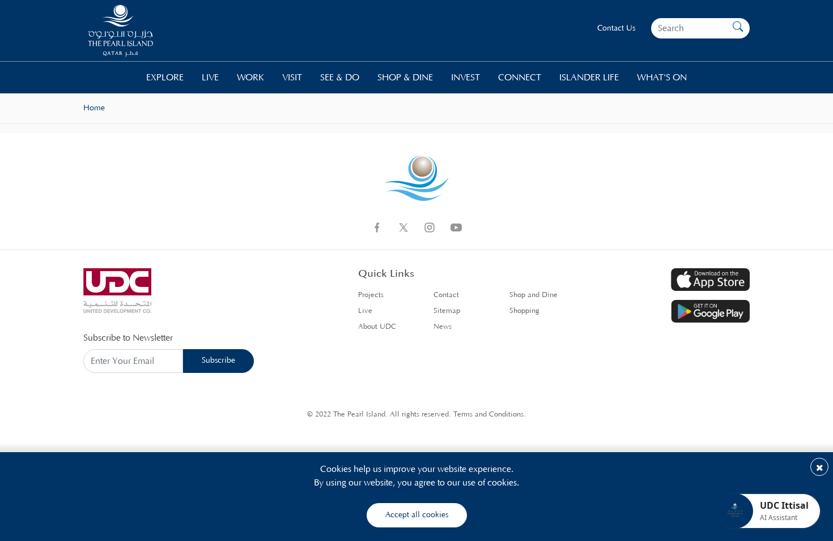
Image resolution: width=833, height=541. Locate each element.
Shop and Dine (533, 295)
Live (210, 77)
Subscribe (218, 360)
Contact (446, 295)
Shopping (524, 311)
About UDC (377, 327)
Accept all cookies (416, 514)
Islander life (589, 77)
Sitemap (447, 311)
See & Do (339, 77)
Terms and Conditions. (489, 414)
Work (250, 77)
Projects (371, 295)
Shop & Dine (405, 77)
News (443, 327)
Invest (465, 77)
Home (94, 108)
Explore (165, 77)
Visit (292, 77)
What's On (662, 77)
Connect (519, 77)
